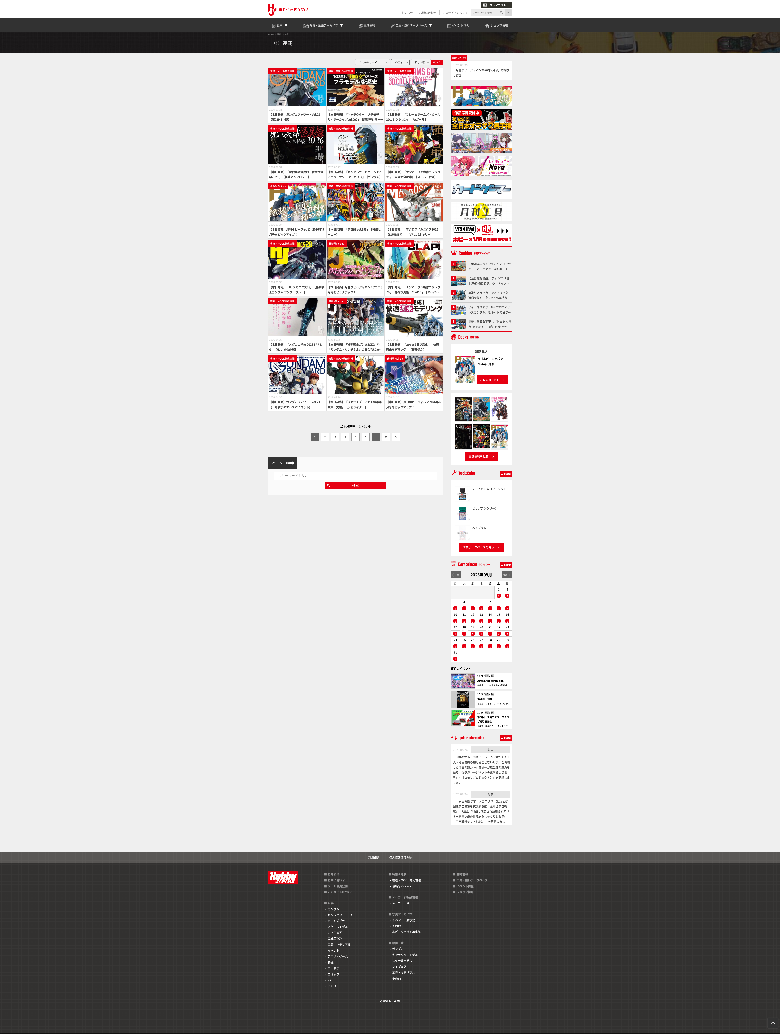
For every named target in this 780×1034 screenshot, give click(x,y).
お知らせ (407, 13)
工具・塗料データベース (472, 880)
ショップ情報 (465, 892)
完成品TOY (335, 938)
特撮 (331, 962)
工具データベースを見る (478, 547)
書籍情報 (462, 874)
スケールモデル (338, 927)
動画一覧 (398, 943)
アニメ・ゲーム (338, 956)
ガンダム (333, 909)
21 (386, 437)
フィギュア (335, 932)
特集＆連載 (399, 874)
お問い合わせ (427, 13)
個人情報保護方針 (400, 857)
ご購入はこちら (490, 380)
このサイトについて (455, 13)
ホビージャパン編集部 (406, 932)
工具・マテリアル (339, 944)
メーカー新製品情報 (405, 897)
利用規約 (374, 857)
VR (329, 980)
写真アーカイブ (402, 914)
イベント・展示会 (403, 920)
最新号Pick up (401, 886)
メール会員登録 (338, 886)
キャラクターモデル (340, 915)
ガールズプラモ (338, 921)
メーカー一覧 (400, 903)
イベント (333, 950)
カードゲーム (336, 968)
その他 (332, 986)
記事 (490, 750)
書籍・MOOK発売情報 (406, 880)
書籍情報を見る (479, 456)
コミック (333, 974)
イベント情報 (465, 886)
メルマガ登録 (498, 5)
